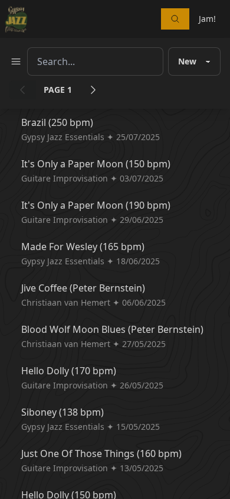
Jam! (207, 18)
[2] (93, 89)
